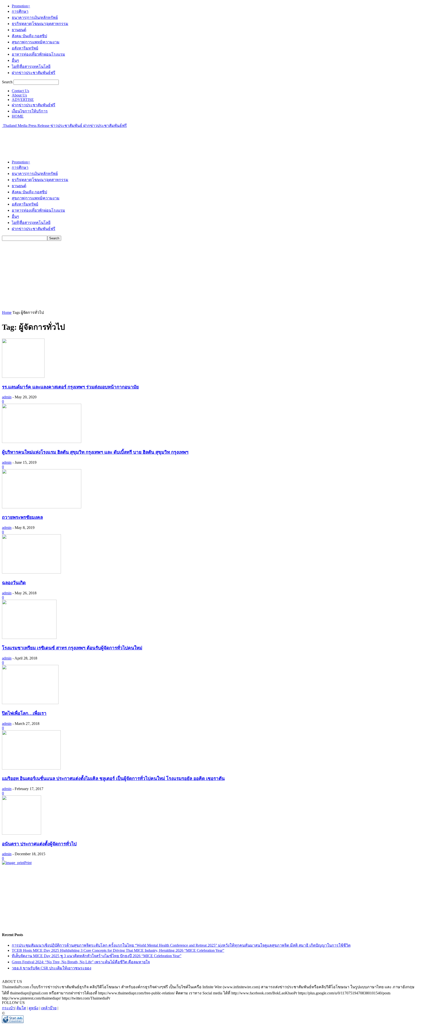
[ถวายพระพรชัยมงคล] (41, 507)
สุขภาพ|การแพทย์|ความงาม (35, 42)
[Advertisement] (91, 140)
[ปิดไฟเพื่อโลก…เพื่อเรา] (30, 703)
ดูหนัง (33, 1008)
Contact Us (20, 91)
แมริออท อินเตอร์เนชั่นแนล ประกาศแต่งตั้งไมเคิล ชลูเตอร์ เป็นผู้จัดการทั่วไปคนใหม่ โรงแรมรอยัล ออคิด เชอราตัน (113, 778)
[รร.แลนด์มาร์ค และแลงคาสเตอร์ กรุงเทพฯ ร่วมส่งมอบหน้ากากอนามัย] (23, 376)
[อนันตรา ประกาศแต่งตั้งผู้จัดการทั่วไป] (21, 833)
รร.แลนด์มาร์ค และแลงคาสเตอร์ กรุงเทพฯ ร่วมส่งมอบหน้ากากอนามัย (70, 387)
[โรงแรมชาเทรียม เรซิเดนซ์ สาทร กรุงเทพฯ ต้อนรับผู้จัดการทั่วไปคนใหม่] (29, 637)
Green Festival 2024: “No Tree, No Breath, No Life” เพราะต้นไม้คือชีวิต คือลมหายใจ (81, 962)
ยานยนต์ (19, 30)
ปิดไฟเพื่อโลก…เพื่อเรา (24, 713)
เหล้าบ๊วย (49, 1008)
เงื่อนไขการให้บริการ (30, 111)
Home (7, 312)
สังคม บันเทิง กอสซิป (29, 36)
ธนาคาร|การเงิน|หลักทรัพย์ (35, 17)
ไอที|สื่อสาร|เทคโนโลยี (31, 66)
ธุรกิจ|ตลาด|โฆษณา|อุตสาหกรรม (40, 24)
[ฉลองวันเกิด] (31, 572)
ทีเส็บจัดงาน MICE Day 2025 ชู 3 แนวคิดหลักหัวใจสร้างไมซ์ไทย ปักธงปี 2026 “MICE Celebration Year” (96, 956)
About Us (19, 95)
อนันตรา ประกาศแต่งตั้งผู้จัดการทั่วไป (39, 843)
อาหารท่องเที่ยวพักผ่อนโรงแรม (38, 54)
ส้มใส (21, 1008)
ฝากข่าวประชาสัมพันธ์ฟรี (33, 73)
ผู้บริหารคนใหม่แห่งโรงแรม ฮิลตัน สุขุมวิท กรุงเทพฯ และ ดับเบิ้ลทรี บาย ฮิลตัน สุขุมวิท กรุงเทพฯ (95, 452)
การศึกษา (20, 11)
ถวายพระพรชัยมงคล (22, 517)
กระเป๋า (8, 1008)
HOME (18, 116)
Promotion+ (21, 6)
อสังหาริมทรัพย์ (25, 48)
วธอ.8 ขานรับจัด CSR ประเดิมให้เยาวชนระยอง (51, 968)
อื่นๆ (15, 60)
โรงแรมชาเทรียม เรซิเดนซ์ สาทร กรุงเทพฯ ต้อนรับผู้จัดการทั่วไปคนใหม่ (72, 647)
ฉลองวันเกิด (14, 582)
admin (7, 397)
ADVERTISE (23, 100)
